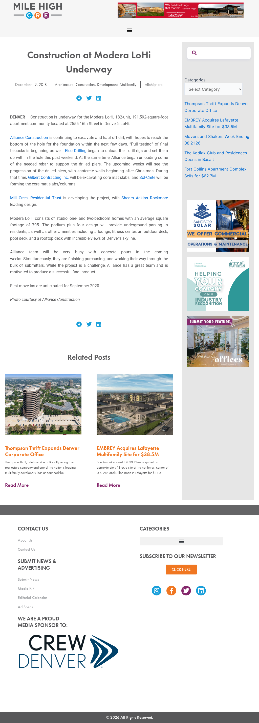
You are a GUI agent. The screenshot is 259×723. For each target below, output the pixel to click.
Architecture (64, 84)
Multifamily (128, 84)
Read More (17, 485)
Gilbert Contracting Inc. (48, 177)
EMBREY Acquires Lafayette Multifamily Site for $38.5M (128, 451)
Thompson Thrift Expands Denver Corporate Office (42, 451)
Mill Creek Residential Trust (35, 198)
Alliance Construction (29, 137)
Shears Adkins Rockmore (144, 198)
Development (107, 84)
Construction (85, 84)
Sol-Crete (147, 177)
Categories (194, 79)
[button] (129, 30)
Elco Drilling (76, 150)
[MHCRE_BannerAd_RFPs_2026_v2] (181, 9)
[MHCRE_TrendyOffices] (218, 341)
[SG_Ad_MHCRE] (218, 283)
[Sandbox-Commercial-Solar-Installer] (218, 225)
